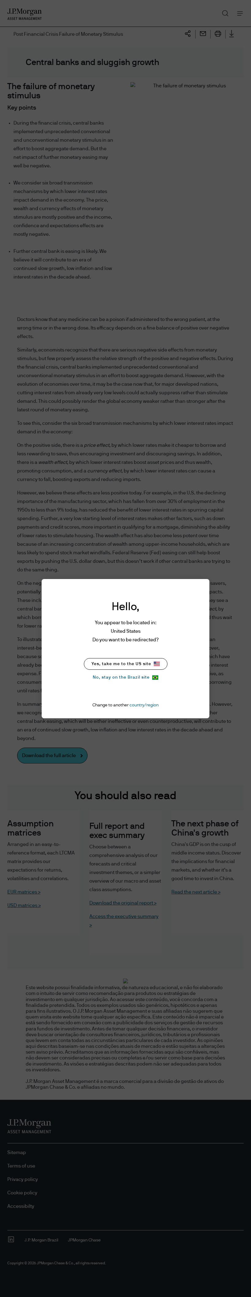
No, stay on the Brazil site (121, 677)
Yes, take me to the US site (121, 664)
